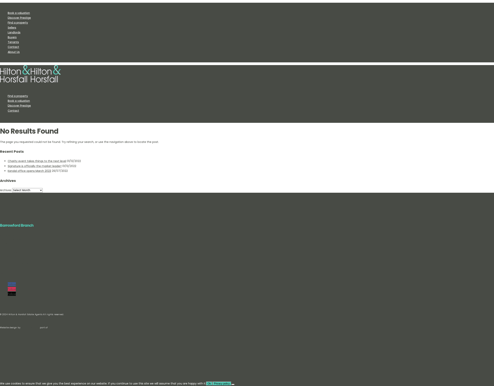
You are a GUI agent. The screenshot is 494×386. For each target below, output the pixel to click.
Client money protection (15, 259)
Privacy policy (8, 252)
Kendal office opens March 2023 (29, 171)
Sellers (12, 28)
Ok (209, 383)
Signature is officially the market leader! (35, 166)
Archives (5, 190)
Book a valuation (19, 13)
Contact (13, 47)
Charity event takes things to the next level (37, 161)
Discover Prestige (19, 18)
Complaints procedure (14, 263)
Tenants (13, 42)
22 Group (53, 327)
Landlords (14, 32)
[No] (232, 384)
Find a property (18, 23)
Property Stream (30, 327)
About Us (14, 52)
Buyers (12, 37)
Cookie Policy (8, 256)
